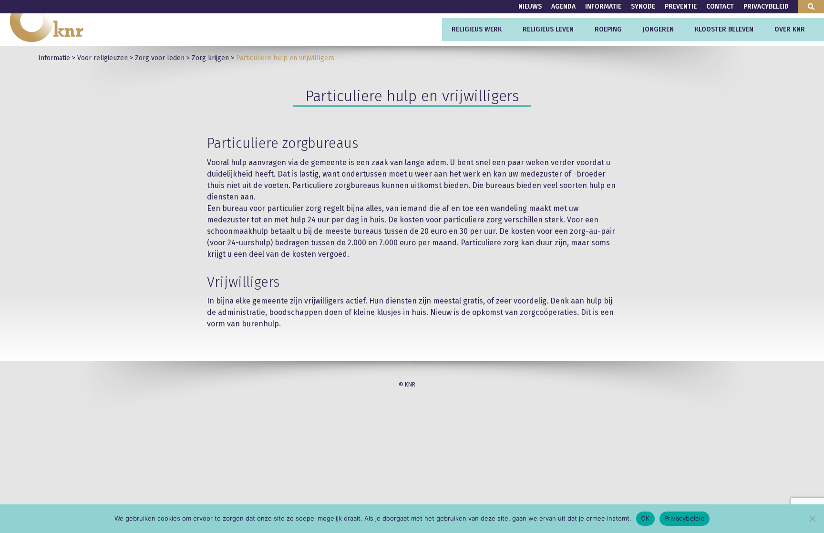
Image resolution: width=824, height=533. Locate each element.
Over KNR (789, 29)
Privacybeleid (766, 6)
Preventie (681, 6)
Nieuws (530, 6)
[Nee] (812, 518)
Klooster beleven (724, 29)
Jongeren (658, 29)
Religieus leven (548, 29)
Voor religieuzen (102, 58)
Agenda (563, 6)
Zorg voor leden (160, 58)
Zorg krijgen (210, 58)
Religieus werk (477, 29)
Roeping (608, 29)
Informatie (603, 6)
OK (645, 518)
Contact (720, 6)
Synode (643, 6)
